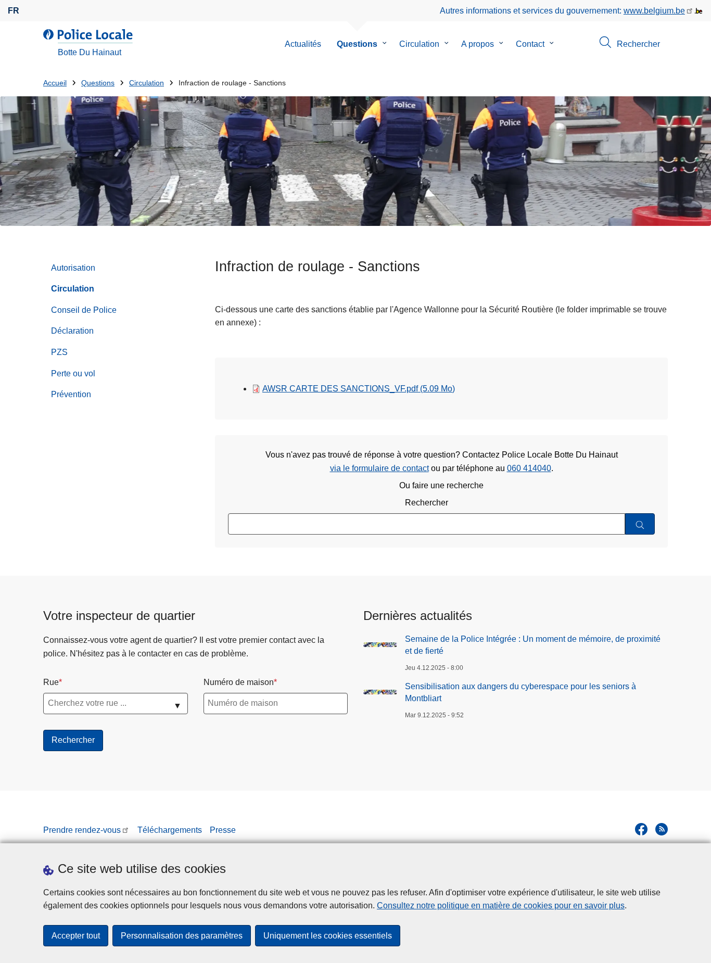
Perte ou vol (73, 373)
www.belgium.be (654, 10)
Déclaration (72, 330)
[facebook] (641, 829)
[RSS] (661, 829)
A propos (477, 44)
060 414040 (529, 468)
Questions (357, 44)
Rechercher (426, 502)
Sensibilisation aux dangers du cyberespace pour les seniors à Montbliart (520, 692)
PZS (59, 352)
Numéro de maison (239, 682)
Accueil (55, 83)
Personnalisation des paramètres (182, 935)
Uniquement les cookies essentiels (327, 935)
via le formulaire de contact (379, 468)
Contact (530, 44)
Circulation (419, 44)
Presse (223, 830)
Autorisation (73, 267)
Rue (51, 682)
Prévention (71, 394)
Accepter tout (76, 935)
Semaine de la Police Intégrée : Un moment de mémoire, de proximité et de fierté (533, 645)
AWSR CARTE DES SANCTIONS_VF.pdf (358, 388)
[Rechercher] (640, 524)
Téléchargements (169, 830)
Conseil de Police (84, 310)
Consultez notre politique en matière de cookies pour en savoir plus (501, 905)
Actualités (303, 44)
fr (13, 10)
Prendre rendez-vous (82, 830)
